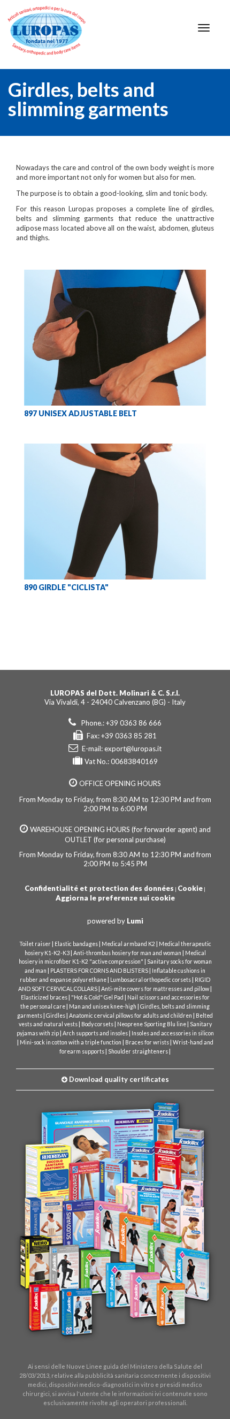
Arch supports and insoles (95, 1033)
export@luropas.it (133, 748)
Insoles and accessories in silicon (173, 1033)
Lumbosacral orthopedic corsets (150, 979)
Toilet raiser (35, 944)
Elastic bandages (76, 944)
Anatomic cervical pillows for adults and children (130, 1015)
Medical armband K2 (128, 944)
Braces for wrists (147, 1042)
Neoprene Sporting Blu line (151, 1024)
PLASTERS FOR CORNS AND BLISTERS (99, 970)
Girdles (55, 1015)
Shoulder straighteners (138, 1051)
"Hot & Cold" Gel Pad (97, 997)
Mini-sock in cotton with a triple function (70, 1042)
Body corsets (97, 1024)
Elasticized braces (44, 997)
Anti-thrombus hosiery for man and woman (127, 953)
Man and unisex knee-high (102, 1006)
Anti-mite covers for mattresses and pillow (155, 989)
